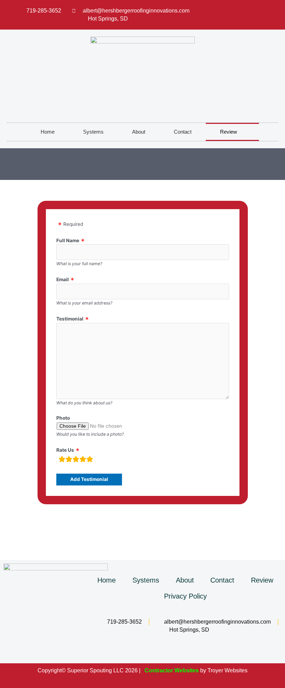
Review (228, 132)
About (138, 132)
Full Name (67, 240)
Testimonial (69, 319)
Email (62, 279)
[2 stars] (68, 460)
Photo (63, 418)
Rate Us (65, 450)
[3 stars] (75, 460)
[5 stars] (89, 460)
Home (48, 132)
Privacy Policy (185, 596)
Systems (93, 132)
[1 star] (61, 460)
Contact (183, 132)
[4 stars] (82, 460)
